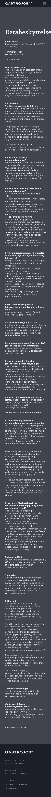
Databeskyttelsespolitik (16, 784)
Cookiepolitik (11, 788)
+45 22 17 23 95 (10, 770)
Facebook (9, 781)
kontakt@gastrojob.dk (15, 773)
